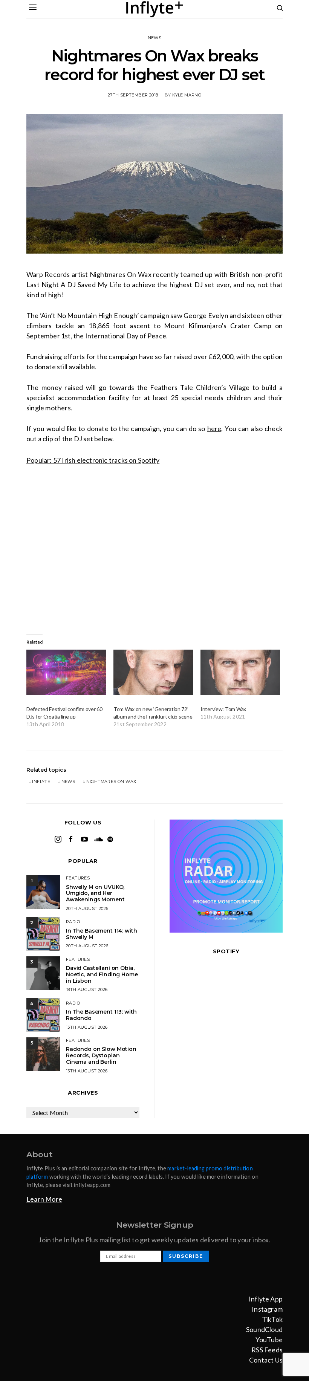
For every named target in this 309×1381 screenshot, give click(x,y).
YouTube (269, 1339)
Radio (73, 921)
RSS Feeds (267, 1350)
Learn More (44, 1199)
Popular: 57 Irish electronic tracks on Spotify (92, 460)
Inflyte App (266, 1299)
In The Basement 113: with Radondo (101, 1015)
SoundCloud (264, 1329)
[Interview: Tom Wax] (240, 672)
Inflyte (41, 781)
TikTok (272, 1319)
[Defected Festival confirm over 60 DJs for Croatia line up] (66, 672)
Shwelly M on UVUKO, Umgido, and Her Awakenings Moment (95, 893)
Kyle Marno (186, 95)
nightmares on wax (111, 781)
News (155, 37)
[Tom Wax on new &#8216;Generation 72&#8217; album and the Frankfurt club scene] (153, 672)
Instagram (267, 1309)
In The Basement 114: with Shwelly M (101, 934)
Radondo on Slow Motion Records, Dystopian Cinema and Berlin (101, 1055)
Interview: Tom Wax (223, 709)
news (68, 781)
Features (78, 878)
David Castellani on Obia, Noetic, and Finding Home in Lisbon (102, 974)
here (214, 428)
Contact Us (266, 1360)
